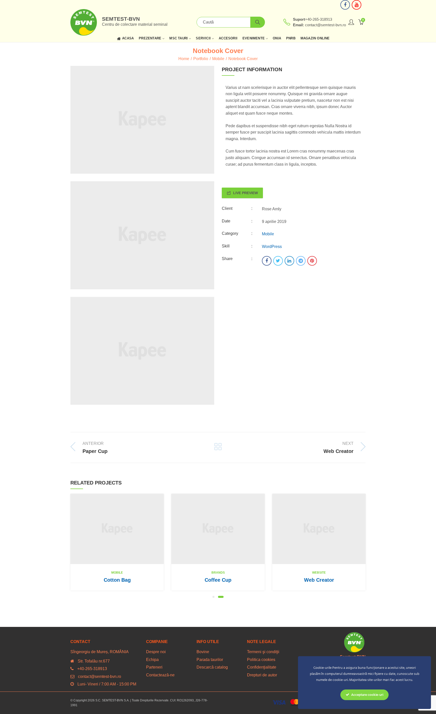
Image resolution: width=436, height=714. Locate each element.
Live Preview (245, 193)
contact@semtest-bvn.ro (99, 676)
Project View (109, 529)
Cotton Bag (117, 580)
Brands (218, 572)
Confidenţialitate (261, 667)
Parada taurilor (210, 659)
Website (319, 572)
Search (257, 22)
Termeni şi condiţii (263, 652)
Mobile (218, 59)
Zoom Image (125, 529)
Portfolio (200, 59)
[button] (213, 597)
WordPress (272, 246)
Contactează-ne (160, 675)
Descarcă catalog (212, 667)
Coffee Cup (218, 580)
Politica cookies (261, 659)
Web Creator (319, 580)
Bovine (203, 652)
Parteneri (154, 667)
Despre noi (156, 652)
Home (183, 59)
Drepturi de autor (262, 675)
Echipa (152, 659)
